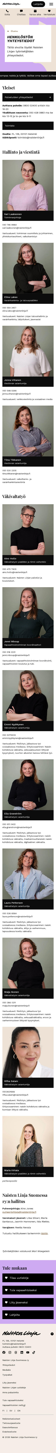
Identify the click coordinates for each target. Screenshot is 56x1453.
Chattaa (21, 14)
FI (3, 1410)
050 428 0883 (37, 112)
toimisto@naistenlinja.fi (14, 1344)
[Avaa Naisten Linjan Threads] (15, 1352)
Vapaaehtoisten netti (12, 1405)
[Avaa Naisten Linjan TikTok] (33, 1352)
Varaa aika (35, 14)
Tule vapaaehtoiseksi (23, 1290)
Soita (7, 14)
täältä (44, 1233)
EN (18, 1410)
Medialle (6, 1370)
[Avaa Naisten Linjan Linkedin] (21, 1352)
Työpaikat (7, 1375)
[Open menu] (51, 4)
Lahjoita (38, 4)
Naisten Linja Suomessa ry (15, 1360)
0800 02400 (29, 105)
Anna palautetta (10, 1392)
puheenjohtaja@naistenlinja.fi (19, 1212)
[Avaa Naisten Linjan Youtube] (27, 1352)
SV (11, 1410)
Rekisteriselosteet (11, 1419)
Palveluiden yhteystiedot (19, 97)
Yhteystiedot (8, 1365)
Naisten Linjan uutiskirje (14, 1387)
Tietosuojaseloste (11, 1423)
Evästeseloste (9, 1431)
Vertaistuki (49, 14)
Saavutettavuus (10, 1427)
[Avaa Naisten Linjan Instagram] (9, 1352)
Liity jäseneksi (19, 1302)
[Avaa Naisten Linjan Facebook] (3, 1352)
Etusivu (14, 31)
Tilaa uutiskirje (19, 1277)
